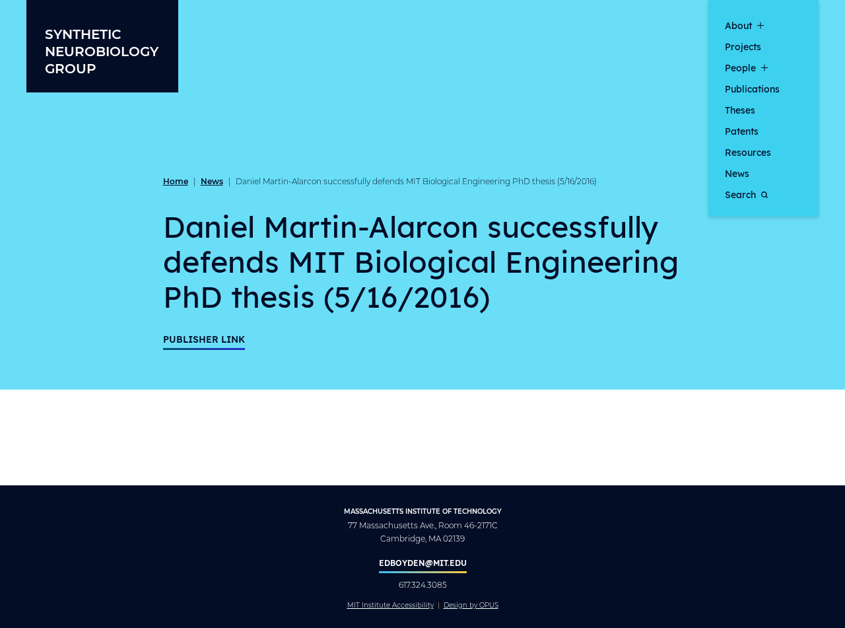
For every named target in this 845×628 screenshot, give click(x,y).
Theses (740, 110)
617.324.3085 (423, 585)
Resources (748, 152)
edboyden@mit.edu (423, 562)
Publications (752, 88)
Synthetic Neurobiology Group (101, 51)
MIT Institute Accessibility (390, 606)
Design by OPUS (471, 606)
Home (175, 181)
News (737, 173)
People (740, 67)
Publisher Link (204, 339)
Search (740, 194)
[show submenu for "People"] (764, 67)
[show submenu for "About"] (760, 25)
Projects (743, 46)
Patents (742, 131)
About (738, 25)
